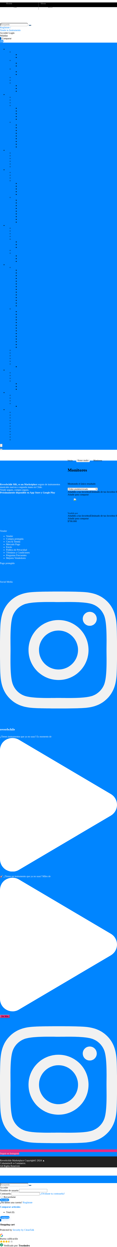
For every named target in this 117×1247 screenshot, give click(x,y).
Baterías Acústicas (21, 155)
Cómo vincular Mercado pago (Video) (30, 417)
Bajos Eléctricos (20, 97)
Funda (15, 361)
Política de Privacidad (16, 550)
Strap (20, 138)
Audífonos (17, 250)
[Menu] (1, 445)
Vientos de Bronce (21, 398)
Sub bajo (73, 505)
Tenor (21, 111)
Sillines (21, 383)
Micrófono (17, 239)
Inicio (70, 460)
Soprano (22, 108)
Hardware (17, 158)
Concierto (23, 113)
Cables (21, 147)
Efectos (11, 264)
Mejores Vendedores (16, 558)
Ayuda (10, 409)
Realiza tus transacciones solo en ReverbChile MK (36, 423)
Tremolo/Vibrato (26, 303)
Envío (9, 547)
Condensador (24, 241)
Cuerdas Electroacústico (29, 127)
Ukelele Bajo (18, 105)
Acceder (4, 1200)
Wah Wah (23, 305)
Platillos (16, 161)
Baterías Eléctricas (21, 77)
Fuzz (20, 292)
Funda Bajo (24, 116)
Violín (15, 395)
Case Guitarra (25, 208)
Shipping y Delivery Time (24, 437)
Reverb (21, 300)
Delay (21, 283)
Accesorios (17, 83)
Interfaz (16, 233)
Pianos (10, 370)
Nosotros (16, 412)
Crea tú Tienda (13, 541)
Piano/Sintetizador (21, 80)
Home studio (14, 225)
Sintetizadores (19, 375)
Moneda (9, 3)
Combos (16, 69)
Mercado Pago (13, 544)
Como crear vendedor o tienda (26, 434)
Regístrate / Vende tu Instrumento (10, 29)
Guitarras (22, 71)
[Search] (1, 449)
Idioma (43, 3)
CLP (15, 7)
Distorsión (23, 286)
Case (14, 358)
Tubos (21, 88)
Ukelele (16, 180)
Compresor (23, 281)
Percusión (17, 164)
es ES (50, 7)
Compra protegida (14, 539)
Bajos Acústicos (20, 102)
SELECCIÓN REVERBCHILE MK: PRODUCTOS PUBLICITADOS (47, 426)
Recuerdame (9, 1197)
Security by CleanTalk (23, 1230)
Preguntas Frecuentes (22, 428)
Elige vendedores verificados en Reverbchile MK (36, 420)
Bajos (10, 94)
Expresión (23, 289)
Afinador (22, 270)
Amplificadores (17, 49)
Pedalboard (17, 355)
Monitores (17, 231)
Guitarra (22, 54)
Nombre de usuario (9, 1190)
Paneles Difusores (26, 261)
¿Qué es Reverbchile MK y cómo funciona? (33, 415)
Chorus (21, 278)
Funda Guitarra (25, 211)
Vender (9, 536)
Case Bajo (23, 133)
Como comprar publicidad (24, 431)
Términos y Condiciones (18, 552)
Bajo (20, 57)
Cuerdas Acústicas (27, 130)
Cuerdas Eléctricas (27, 125)
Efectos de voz (19, 350)
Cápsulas (22, 141)
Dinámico (23, 244)
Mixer (15, 236)
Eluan (80, 513)
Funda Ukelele (25, 194)
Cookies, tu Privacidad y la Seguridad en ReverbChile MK (40, 439)
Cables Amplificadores (29, 91)
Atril (20, 85)
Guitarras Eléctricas (21, 172)
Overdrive (23, 297)
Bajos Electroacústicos (23, 100)
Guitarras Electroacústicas (24, 175)
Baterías (12, 150)
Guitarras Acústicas (21, 178)
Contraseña (5, 1193)
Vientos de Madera (21, 400)
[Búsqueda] (30, 25)
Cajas (15, 60)
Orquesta (12, 392)
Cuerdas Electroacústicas (30, 203)
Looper (21, 294)
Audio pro (17, 228)
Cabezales (17, 52)
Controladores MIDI (22, 378)
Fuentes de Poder (20, 353)
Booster (22, 273)
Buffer (21, 275)
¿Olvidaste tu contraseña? (52, 1193)
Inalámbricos (24, 247)
